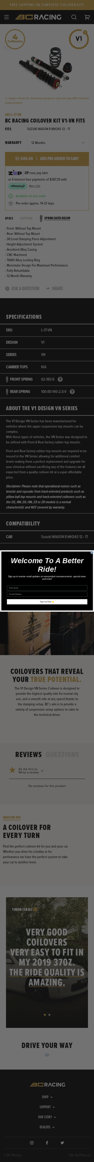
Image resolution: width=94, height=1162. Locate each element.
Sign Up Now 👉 (47, 602)
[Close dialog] (91, 552)
